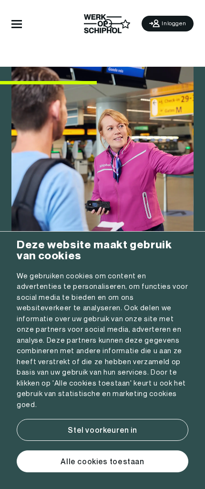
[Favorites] (125, 24)
